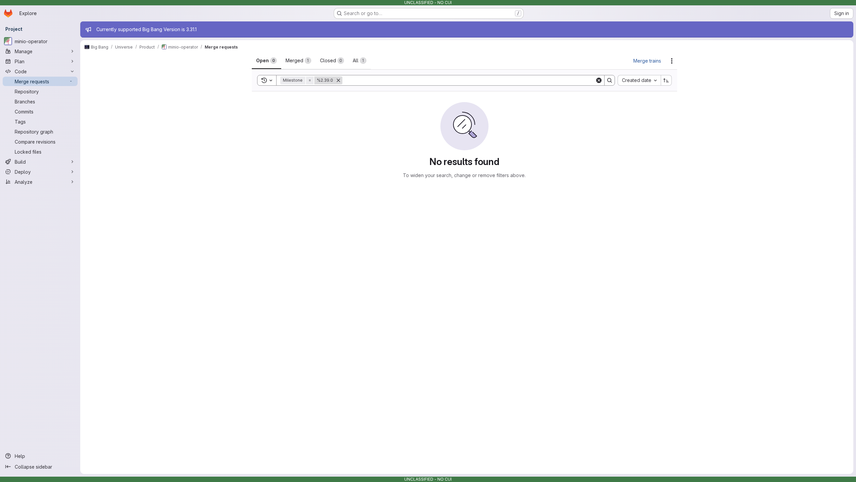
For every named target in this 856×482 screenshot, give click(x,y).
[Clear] (599, 80)
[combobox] (639, 80)
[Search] (609, 80)
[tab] (266, 60)
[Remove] (338, 80)
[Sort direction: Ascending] (666, 80)
